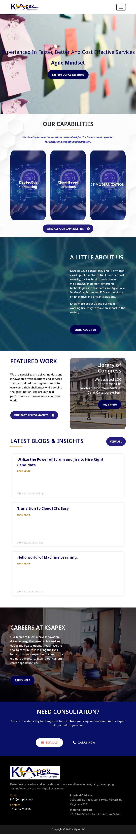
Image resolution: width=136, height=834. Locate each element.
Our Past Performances (31, 415)
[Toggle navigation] (121, 7)
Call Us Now (86, 742)
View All (116, 441)
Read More (109, 421)
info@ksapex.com (21, 799)
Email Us (51, 742)
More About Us (85, 330)
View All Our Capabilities (65, 228)
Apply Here (22, 680)
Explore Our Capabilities (68, 74)
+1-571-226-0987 (20, 809)
